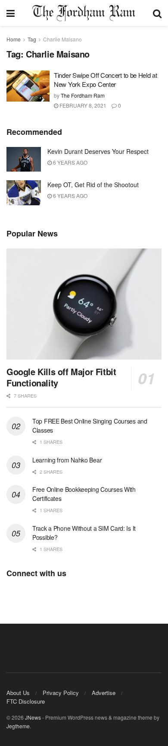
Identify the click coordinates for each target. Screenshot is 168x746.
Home (13, 39)
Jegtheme (18, 726)
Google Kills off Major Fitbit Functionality (61, 377)
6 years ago (69, 162)
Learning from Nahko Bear (67, 460)
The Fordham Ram (83, 95)
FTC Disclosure (25, 701)
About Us (18, 693)
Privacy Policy (61, 693)
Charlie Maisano (62, 39)
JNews (33, 717)
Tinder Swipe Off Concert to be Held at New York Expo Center (105, 79)
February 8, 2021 (82, 105)
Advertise (103, 693)
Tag (32, 39)
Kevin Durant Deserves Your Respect (98, 151)
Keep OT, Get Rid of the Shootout (93, 184)
